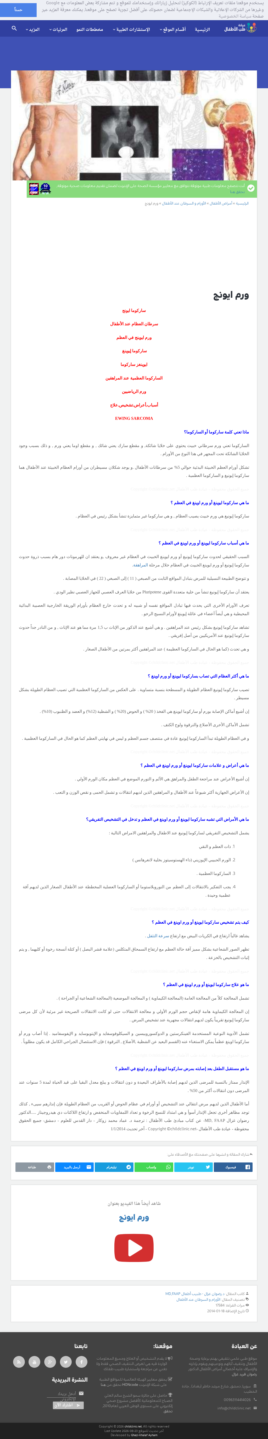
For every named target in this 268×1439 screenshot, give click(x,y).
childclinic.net (133, 1426)
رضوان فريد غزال (244, 1374)
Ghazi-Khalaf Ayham (144, 1435)
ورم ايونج (134, 1217)
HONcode (130, 1385)
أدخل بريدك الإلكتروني (67, 1397)
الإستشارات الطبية (133, 29)
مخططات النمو (89, 29)
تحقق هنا (237, 192)
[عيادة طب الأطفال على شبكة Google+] (50, 1362)
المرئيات (60, 29)
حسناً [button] (18, 10)
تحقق (168, 1411)
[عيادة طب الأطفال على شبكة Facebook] (82, 1362)
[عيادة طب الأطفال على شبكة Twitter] (66, 1362)
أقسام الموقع (174, 29)
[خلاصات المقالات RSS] (19, 1362)
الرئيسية (202, 29)
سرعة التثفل (158, 936)
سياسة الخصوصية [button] (235, 16)
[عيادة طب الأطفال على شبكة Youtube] (35, 1362)
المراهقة (140, 565)
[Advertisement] (134, 247)
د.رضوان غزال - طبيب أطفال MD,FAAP (195, 1294)
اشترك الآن (63, 1405)
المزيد (34, 29)
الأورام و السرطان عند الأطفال (198, 1300)
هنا (103, 1385)
